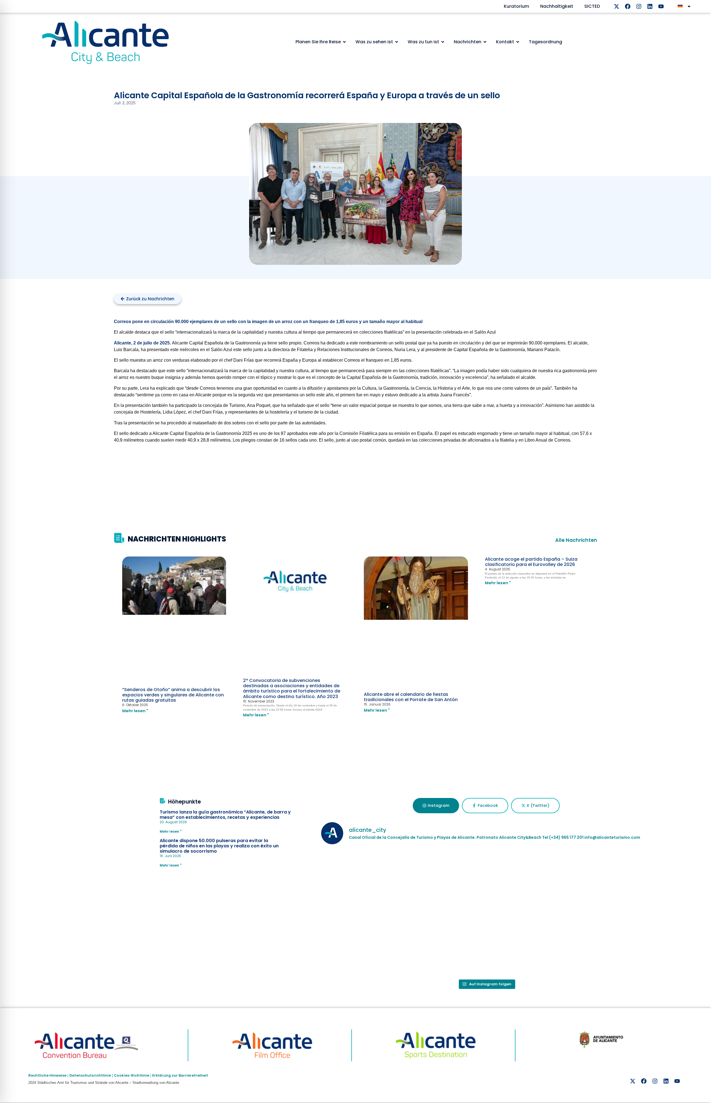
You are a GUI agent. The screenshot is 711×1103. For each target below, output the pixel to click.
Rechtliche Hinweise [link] (47, 1075)
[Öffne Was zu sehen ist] (396, 42)
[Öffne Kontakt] (517, 42)
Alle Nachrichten (576, 540)
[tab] (436, 806)
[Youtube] (661, 6)
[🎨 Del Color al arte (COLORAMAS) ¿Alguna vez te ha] (486, 881)
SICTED (592, 6)
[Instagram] (638, 6)
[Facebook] (627, 6)
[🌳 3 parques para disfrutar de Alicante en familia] (597, 881)
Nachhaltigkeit (556, 6)
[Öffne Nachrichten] (485, 42)
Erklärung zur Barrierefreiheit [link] (180, 1075)
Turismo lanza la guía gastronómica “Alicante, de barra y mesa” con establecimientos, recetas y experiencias (225, 814)
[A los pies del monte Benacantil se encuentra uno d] (375, 944)
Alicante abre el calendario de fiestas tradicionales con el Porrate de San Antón (411, 697)
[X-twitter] (616, 6)
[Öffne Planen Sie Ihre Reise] (344, 42)
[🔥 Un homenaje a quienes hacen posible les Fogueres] (375, 881)
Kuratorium (516, 6)
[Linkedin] (649, 6)
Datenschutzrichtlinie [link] (90, 1075)
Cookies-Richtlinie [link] (131, 1075)
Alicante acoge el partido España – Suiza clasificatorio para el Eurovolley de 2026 (531, 562)
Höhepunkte (184, 801)
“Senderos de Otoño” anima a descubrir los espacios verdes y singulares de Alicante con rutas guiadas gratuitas (173, 694)
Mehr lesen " (135, 711)
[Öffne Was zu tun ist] (442, 42)
